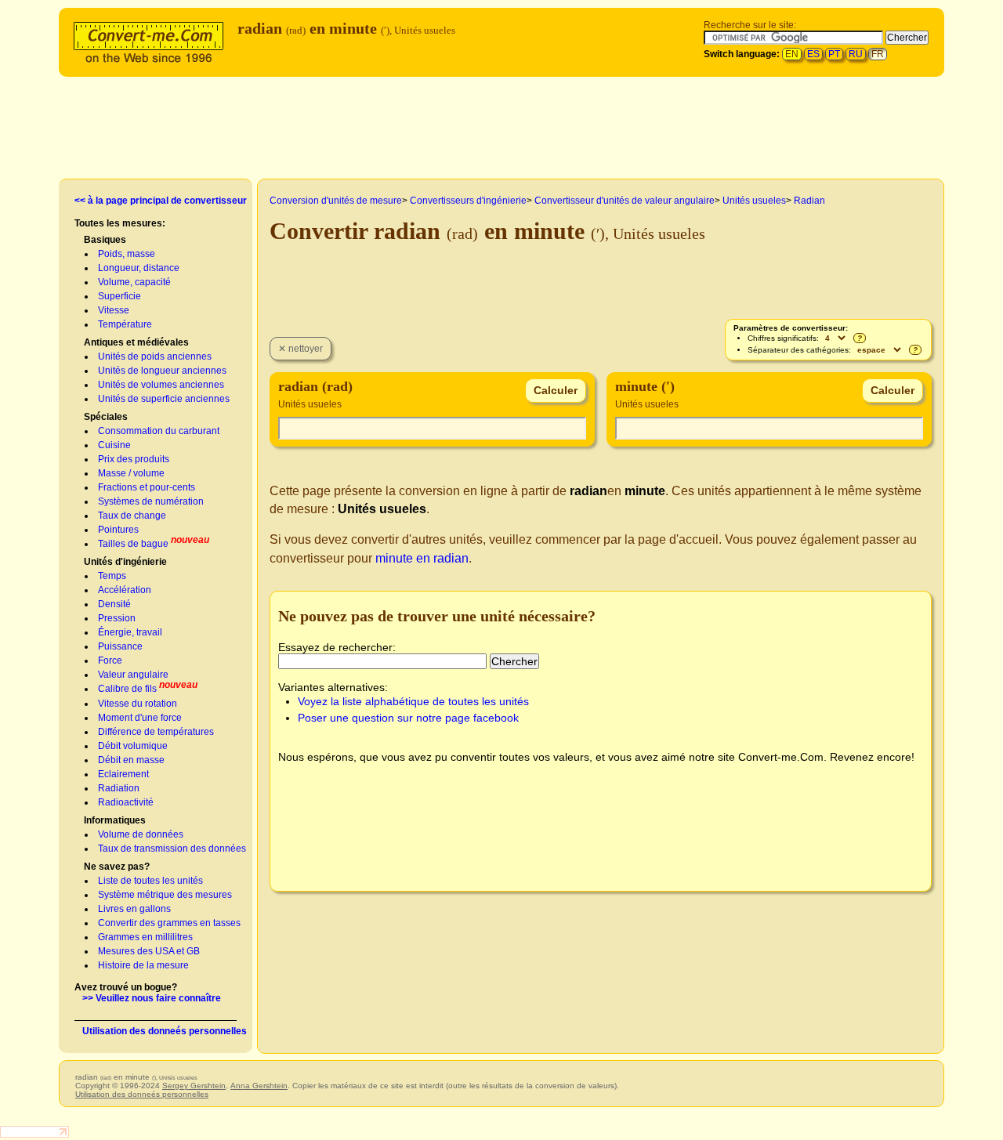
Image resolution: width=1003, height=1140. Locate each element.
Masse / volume (131, 473)
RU (856, 54)
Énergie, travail (130, 632)
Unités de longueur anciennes (162, 370)
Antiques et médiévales (136, 342)
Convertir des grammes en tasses (169, 922)
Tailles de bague (133, 543)
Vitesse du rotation (137, 703)
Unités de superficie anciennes (164, 398)
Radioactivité (126, 802)
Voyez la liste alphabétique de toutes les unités (413, 701)
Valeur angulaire (133, 674)
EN (791, 54)
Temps (112, 575)
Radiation (118, 788)
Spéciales (106, 416)
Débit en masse (131, 760)
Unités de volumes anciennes (161, 384)
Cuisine (114, 445)
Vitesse (113, 310)
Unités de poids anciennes (155, 356)
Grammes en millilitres (145, 937)
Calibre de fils (127, 688)
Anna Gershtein (259, 1085)
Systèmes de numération (151, 501)
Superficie (119, 296)
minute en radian (422, 558)
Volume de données (140, 834)
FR (877, 54)
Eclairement (123, 774)
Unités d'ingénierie (125, 561)
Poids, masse (126, 253)
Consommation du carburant (158, 430)
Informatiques (115, 820)
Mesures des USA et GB (149, 951)
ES (813, 54)
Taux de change (132, 515)
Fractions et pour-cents (146, 487)
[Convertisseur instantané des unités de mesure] (152, 40)
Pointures (118, 529)
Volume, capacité (134, 282)
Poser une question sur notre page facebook (408, 717)
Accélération (124, 589)
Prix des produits (133, 459)
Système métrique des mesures (165, 894)
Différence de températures (156, 731)
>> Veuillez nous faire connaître (151, 998)
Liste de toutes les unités (150, 880)
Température (125, 324)
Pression (117, 618)
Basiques (105, 239)
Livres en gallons (134, 908)
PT (834, 54)
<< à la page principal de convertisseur (160, 200)
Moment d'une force (140, 717)
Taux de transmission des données (172, 848)
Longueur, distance (138, 267)
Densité (114, 604)
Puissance (120, 646)
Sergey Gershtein (194, 1085)
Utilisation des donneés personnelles (164, 1031)
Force (110, 660)
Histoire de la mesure (143, 965)
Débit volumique (133, 745)
